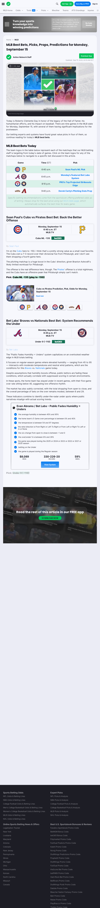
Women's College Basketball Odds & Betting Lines (24, 811)
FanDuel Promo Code (59, 866)
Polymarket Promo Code (60, 839)
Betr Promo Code (57, 896)
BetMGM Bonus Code (59, 832)
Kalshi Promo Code (58, 847)
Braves (28, 368)
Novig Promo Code (58, 850)
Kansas (6, 873)
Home (8, 40)
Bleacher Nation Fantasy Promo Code (66, 892)
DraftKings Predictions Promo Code (65, 854)
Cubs (19, 251)
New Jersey (8, 850)
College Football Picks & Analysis (64, 804)
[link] (50, 207)
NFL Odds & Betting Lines (14, 796)
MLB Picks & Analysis (59, 811)
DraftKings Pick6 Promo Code (63, 884)
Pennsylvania (8, 854)
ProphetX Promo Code (59, 858)
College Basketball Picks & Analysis (65, 807)
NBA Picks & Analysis (59, 800)
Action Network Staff (22, 57)
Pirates (60, 269)
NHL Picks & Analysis (59, 815)
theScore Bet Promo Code (61, 869)
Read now (40, 296)
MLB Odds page (71, 201)
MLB (16, 40)
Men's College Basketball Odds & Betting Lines (22, 807)
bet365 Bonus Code (58, 835)
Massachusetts (9, 869)
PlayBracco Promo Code (60, 903)
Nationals (40, 368)
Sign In (95, 4)
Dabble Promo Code (59, 888)
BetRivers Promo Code (60, 881)
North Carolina (9, 877)
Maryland (7, 839)
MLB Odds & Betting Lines (14, 815)
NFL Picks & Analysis (59, 796)
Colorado (7, 847)
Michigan (7, 862)
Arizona (6, 843)
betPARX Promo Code (59, 873)
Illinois (5, 858)
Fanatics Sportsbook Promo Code (64, 828)
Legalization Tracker (11, 828)
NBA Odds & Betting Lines (14, 800)
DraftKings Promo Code (60, 862)
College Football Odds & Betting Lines (19, 804)
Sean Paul (14, 246)
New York (7, 832)
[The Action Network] (8, 4)
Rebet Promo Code (58, 899)
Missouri (6, 881)
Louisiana (7, 835)
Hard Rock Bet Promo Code (62, 877)
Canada (6, 884)
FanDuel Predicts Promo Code (63, 843)
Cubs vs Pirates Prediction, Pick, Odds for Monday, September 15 (61, 290)
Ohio (5, 866)
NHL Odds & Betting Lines (14, 819)
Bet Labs (13, 349)
